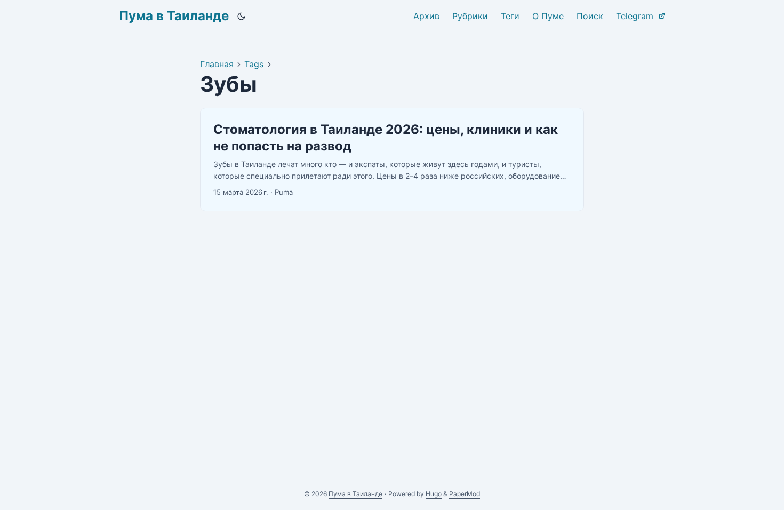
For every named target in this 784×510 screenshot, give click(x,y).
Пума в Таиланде (174, 15)
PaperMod (464, 494)
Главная (217, 64)
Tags (253, 64)
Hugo (434, 494)
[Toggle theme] (242, 16)
